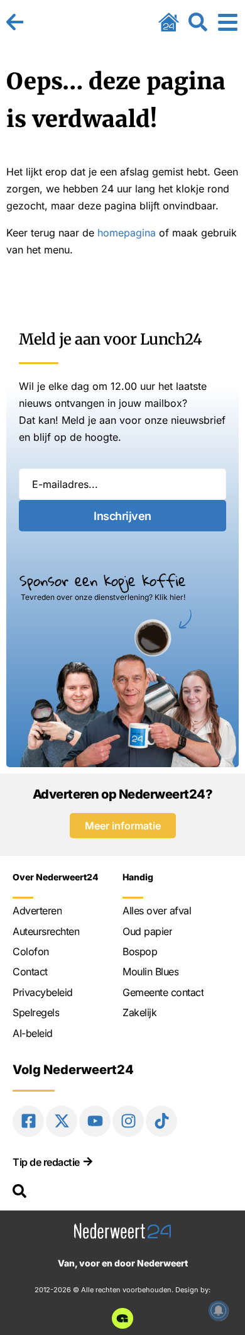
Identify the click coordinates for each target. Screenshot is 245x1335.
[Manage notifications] (219, 1310)
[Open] (228, 22)
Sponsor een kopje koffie (102, 580)
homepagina (126, 232)
